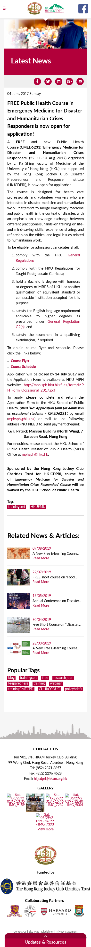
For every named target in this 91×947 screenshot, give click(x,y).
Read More (41, 558)
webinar (56, 683)
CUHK (14, 911)
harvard (55, 911)
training (39, 683)
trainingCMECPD (20, 689)
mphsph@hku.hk (21, 419)
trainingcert (16, 507)
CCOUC (30, 911)
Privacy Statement (66, 931)
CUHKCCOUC (49, 689)
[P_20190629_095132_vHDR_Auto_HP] (35, 810)
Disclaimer (47, 931)
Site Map (34, 931)
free (45, 678)
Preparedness (18, 683)
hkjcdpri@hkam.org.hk (50, 779)
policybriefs (73, 689)
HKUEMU (38, 507)
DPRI (54, 8)
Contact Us (20, 931)
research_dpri (63, 678)
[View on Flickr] (16, 805)
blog (11, 678)
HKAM (34, 8)
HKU (79, 911)
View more (46, 829)
